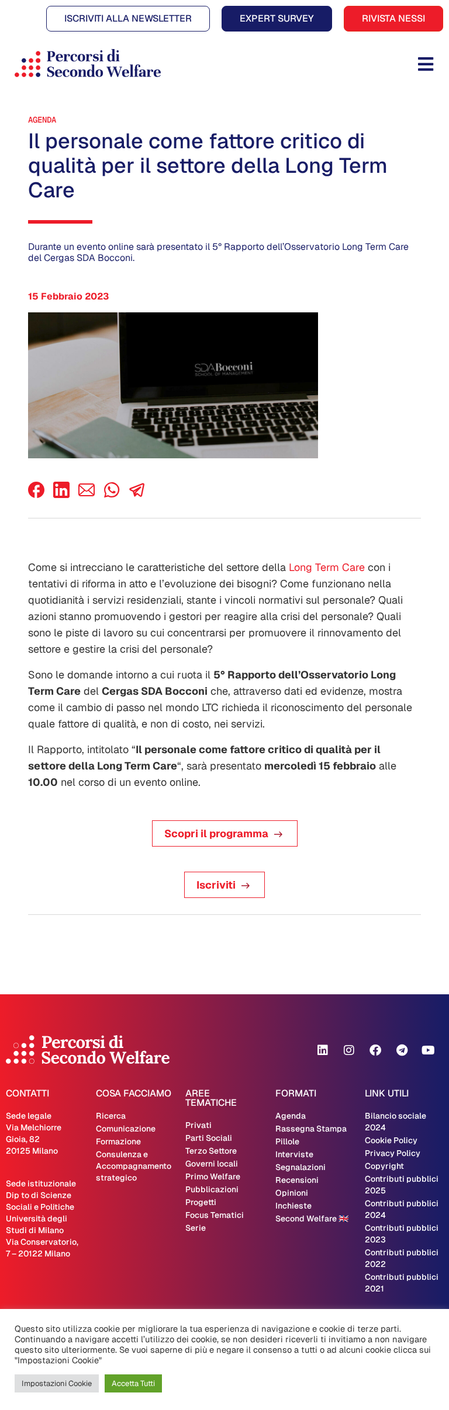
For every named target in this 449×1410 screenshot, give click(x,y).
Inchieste (293, 1205)
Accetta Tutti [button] (133, 1383)
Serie (195, 1228)
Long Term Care (327, 567)
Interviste (294, 1154)
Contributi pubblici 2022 (401, 1258)
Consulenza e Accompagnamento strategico (133, 1166)
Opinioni (291, 1193)
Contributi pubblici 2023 (401, 1234)
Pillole (287, 1141)
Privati (198, 1125)
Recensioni (297, 1180)
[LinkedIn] (61, 494)
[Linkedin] (322, 1050)
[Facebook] (36, 494)
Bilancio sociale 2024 (395, 1121)
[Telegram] (401, 1050)
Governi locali (211, 1163)
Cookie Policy (391, 1140)
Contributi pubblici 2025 (401, 1185)
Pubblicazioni (212, 1189)
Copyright (384, 1166)
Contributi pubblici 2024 (401, 1209)
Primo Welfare (212, 1176)
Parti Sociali (208, 1138)
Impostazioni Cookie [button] (57, 1383)
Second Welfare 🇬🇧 (311, 1218)
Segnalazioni (300, 1167)
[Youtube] (428, 1050)
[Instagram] (349, 1050)
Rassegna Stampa (311, 1128)
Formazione (118, 1141)
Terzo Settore (211, 1151)
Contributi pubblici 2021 (401, 1283)
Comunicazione (126, 1128)
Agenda (42, 119)
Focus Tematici (214, 1215)
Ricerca (111, 1115)
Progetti (200, 1202)
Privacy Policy (392, 1153)
